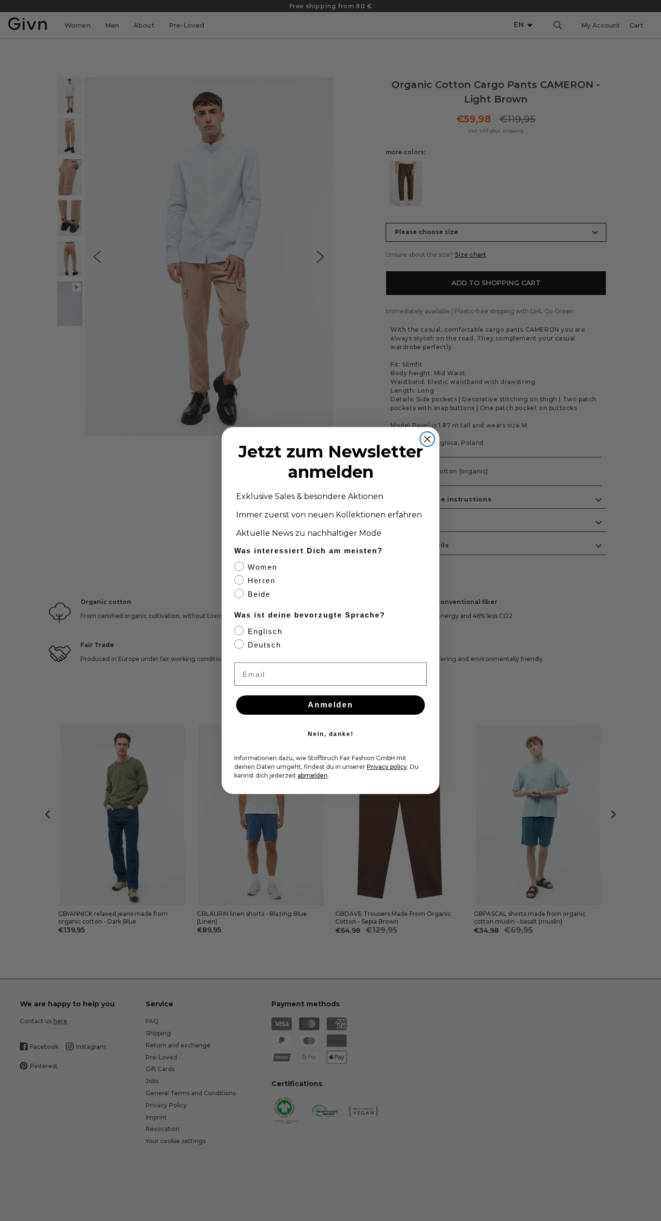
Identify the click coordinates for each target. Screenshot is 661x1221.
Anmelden (330, 705)
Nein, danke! (331, 734)
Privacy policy (387, 766)
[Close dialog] (427, 439)
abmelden (313, 775)
